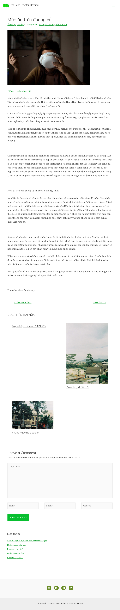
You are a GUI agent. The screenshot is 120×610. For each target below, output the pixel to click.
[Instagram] (49, 588)
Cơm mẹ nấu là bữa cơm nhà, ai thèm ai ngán (27, 541)
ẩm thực (11, 24)
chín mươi (61, 24)
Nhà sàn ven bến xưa (16, 545)
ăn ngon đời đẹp (47, 24)
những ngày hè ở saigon (25, 432)
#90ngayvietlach (15, 91)
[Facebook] (63, 588)
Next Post (99, 302)
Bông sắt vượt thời (15, 549)
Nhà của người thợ (15, 553)
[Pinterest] (56, 588)
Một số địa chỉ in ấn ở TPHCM (29, 326)
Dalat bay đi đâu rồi (77, 387)
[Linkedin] (71, 588)
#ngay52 (27, 91)
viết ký (20, 24)
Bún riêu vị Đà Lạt (15, 557)
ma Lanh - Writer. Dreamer (25, 5)
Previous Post (22, 302)
